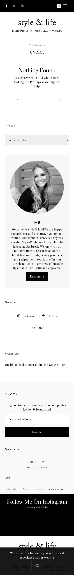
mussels (39, 489)
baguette (12, 489)
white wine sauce (57, 489)
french (26, 489)
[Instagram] (22, 6)
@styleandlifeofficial (37, 507)
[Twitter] (14, 6)
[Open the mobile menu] (65, 6)
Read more (37, 276)
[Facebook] (6, 6)
